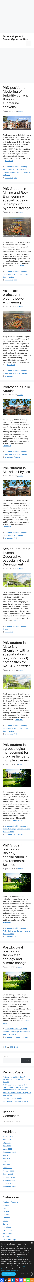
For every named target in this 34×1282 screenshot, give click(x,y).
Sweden (10, 277)
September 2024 (9, 1187)
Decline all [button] (25, 1274)
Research (17, 457)
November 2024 (9, 1180)
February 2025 (8, 1171)
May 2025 (6, 1161)
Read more (9, 161)
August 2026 (8, 1136)
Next (17, 1047)
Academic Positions (12, 167)
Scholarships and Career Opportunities (15, 38)
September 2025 (9, 1152)
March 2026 (7, 1149)
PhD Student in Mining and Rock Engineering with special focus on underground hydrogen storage (16, 198)
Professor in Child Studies (12, 1098)
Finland (5, 1221)
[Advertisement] (17, 16)
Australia (6, 1205)
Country (24, 167)
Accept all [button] (8, 1274)
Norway (6, 1236)
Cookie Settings (5, 1270)
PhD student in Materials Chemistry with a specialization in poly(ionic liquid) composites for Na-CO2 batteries (16, 654)
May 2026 (6, 1143)
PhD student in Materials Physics (16, 470)
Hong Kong (7, 1227)
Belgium (6, 1208)
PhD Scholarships (19, 169)
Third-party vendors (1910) (16, 1258)
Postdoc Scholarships (11, 172)
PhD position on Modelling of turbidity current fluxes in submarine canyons (15, 97)
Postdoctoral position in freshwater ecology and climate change (15, 955)
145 (11, 1047)
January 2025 (8, 1174)
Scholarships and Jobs (11, 373)
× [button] (32, 1243)
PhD (15, 178)
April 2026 (7, 1146)
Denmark (6, 1218)
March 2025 (7, 1168)
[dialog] (17, 1261)
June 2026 (7, 1140)
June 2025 (7, 1158)
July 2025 (6, 1155)
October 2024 (8, 1183)
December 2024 (9, 1177)
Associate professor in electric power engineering (14, 296)
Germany (6, 1224)
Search (5, 1057)
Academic (9, 178)
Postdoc (17, 1037)
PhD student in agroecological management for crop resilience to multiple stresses (16, 752)
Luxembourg (7, 1230)
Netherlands (7, 169)
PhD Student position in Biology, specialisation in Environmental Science (15, 855)
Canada (6, 1211)
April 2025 (7, 1165)
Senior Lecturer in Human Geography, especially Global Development (16, 556)
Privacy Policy (14, 1270)
